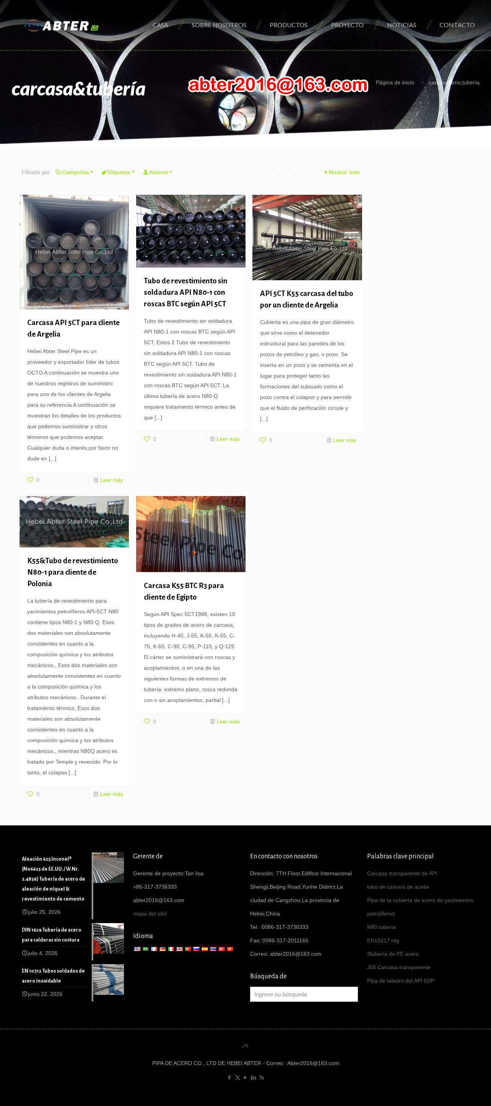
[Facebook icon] (229, 1077)
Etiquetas (119, 172)
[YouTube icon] (246, 1077)
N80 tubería (381, 927)
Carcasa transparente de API (402, 873)
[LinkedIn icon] (254, 1077)
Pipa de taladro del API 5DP (400, 981)
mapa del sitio (150, 913)
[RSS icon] (262, 1077)
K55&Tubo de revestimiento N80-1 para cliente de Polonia (72, 572)
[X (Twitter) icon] (238, 1077)
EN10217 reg (383, 940)
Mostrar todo (344, 172)
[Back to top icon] (245, 1046)
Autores (158, 172)
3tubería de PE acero (393, 954)
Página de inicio (395, 82)
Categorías (75, 172)
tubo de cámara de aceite (398, 887)
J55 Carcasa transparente (398, 967)
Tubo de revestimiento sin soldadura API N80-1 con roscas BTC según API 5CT (185, 292)
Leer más (111, 480)
